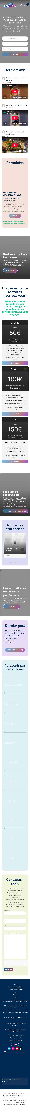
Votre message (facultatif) (11, 933)
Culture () (10, 801)
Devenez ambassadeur (15, 989)
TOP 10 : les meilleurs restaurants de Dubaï (15, 1012)
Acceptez (6, 1108)
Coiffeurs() (10, 781)
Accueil (16, 984)
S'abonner (15, 363)
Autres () (9, 859)
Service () (10, 820)
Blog (15, 997)
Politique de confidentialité (15, 1035)
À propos (15, 995)
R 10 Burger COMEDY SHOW (12, 194)
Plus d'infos (22, 1104)
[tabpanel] (15, 546)
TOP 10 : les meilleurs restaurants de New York (15, 1006)
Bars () (9, 723)
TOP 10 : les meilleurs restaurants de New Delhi (15, 1018)
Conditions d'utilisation (15, 1040)
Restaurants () (13, 685)
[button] (15, 49)
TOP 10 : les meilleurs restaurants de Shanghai (15, 1024)
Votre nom (7, 910)
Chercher (15, 54)
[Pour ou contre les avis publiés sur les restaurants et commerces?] (4, 631)
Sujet (5, 925)
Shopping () (12, 762)
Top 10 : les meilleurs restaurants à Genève (15, 1001)
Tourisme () (11, 704)
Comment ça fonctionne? (15, 987)
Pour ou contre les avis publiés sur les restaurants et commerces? (15, 634)
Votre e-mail (7, 917)
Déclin (12, 1108)
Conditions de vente (16, 1038)
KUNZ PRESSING (21, 105)
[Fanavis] (10, 5)
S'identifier (27, 4)
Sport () (9, 839)
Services (15, 992)
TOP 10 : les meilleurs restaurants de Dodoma (15, 1030)
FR (23, 4)
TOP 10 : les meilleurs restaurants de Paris (15, 1010)
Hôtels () (10, 743)
